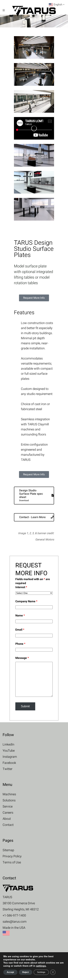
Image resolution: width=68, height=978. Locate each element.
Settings (41, 972)
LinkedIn (8, 744)
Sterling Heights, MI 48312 (21, 909)
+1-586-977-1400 (14, 915)
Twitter (7, 769)
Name (20, 615)
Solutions (9, 800)
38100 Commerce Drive (19, 903)
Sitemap (8, 850)
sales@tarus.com (15, 921)
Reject (25, 972)
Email (19, 630)
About (7, 818)
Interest (21, 587)
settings (41, 965)
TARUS (7, 897)
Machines (9, 794)
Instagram (10, 756)
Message (22, 658)
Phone (20, 644)
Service (8, 806)
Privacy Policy (12, 856)
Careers (8, 812)
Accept (10, 972)
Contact (8, 825)
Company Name (26, 601)
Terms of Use (12, 862)
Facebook (9, 763)
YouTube (9, 750)
